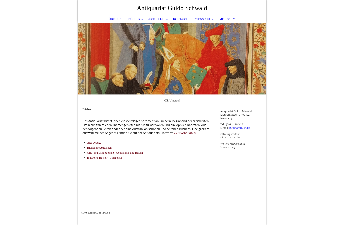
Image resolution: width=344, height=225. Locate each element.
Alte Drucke (94, 142)
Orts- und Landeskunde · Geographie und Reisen (115, 152)
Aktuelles (156, 19)
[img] (172, 58)
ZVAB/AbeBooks (185, 133)
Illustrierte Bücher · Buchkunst (104, 157)
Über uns (116, 19)
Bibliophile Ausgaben (99, 147)
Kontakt (180, 19)
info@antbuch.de (239, 127)
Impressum (227, 19)
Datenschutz (203, 19)
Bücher (134, 19)
